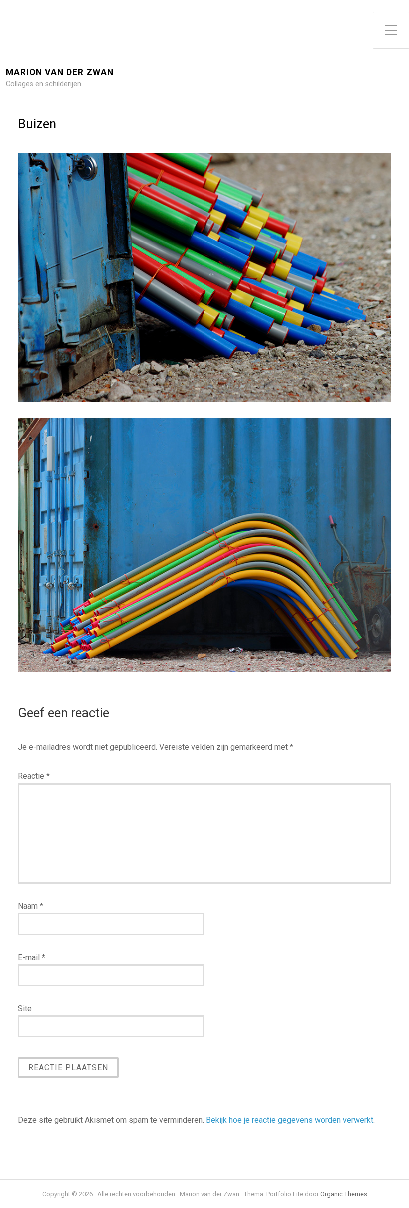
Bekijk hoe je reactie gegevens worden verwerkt (289, 1120)
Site (25, 1008)
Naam (30, 906)
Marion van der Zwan (60, 72)
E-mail (31, 957)
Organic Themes (343, 1194)
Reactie (34, 776)
